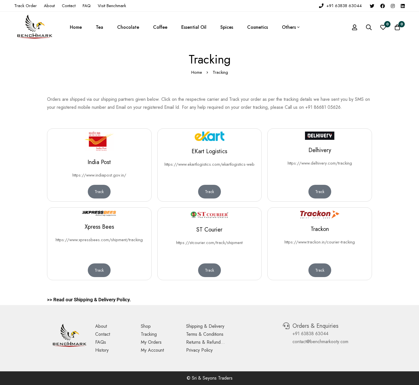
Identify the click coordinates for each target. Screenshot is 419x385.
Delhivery (319, 150)
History (102, 350)
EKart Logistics (209, 151)
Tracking (149, 334)
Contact (102, 334)
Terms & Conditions (204, 334)
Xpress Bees (99, 227)
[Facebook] (382, 6)
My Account (152, 350)
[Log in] (354, 27)
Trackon (320, 229)
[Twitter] (372, 6)
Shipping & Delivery (205, 326)
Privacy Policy (199, 350)
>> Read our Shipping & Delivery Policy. (89, 299)
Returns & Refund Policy (209, 342)
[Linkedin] (402, 6)
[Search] (369, 27)
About (101, 326)
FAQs (100, 342)
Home (196, 72)
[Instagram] (393, 6)
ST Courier (209, 230)
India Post (99, 162)
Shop (146, 326)
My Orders (151, 342)
